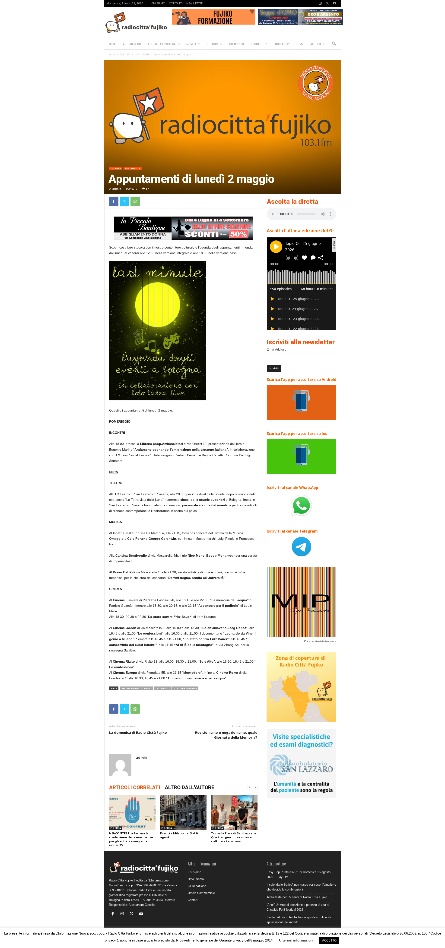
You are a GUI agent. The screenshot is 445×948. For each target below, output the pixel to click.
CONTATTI (176, 3)
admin (116, 188)
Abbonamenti (132, 43)
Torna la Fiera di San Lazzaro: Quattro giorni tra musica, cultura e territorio (234, 837)
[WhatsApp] (135, 201)
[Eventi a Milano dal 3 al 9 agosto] (183, 812)
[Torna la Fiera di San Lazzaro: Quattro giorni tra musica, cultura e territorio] (234, 812)
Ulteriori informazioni (296, 940)
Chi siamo (194, 872)
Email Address (276, 349)
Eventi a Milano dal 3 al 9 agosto (178, 835)
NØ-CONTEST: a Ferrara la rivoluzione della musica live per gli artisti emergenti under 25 (131, 839)
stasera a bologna (185, 688)
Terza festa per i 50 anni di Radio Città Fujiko (297, 897)
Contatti (193, 900)
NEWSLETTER (194, 3)
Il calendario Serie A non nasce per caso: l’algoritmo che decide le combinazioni (301, 887)
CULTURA (212, 43)
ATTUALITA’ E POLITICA (162, 43)
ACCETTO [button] (329, 940)
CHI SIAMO (158, 3)
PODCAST (257, 43)
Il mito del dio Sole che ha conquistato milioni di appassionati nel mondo (299, 920)
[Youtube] (334, 3)
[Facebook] (313, 3)
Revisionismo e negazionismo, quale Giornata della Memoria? (226, 735)
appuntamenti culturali (136, 688)
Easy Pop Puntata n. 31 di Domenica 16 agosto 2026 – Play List (299, 874)
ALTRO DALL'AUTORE (189, 787)
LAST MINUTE (142, 54)
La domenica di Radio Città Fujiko (138, 732)
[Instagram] (320, 3)
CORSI (299, 43)
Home (112, 54)
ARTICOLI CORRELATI (134, 787)
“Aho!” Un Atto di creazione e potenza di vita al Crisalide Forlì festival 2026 (298, 907)
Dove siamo (196, 879)
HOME (112, 43)
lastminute (163, 688)
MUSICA (191, 43)
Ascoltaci (317, 43)
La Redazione (197, 886)
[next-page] (255, 787)
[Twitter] (327, 3)
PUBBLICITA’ (281, 43)
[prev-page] (249, 787)
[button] (334, 44)
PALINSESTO (236, 43)
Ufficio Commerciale (201, 893)
